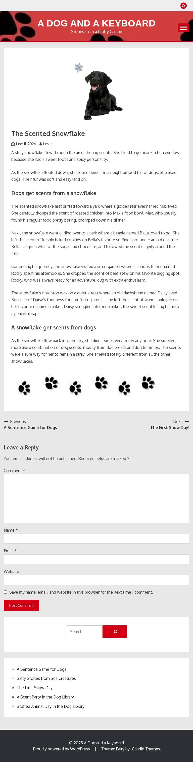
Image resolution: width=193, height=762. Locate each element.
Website (11, 571)
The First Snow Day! (35, 687)
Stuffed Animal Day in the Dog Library (50, 706)
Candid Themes (146, 748)
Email (10, 550)
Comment (14, 470)
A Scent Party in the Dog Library (45, 696)
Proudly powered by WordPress (62, 748)
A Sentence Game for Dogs (41, 669)
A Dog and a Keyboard (96, 23)
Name (11, 530)
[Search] (115, 631)
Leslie (48, 144)
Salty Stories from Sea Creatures (46, 678)
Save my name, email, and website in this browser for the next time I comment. (81, 592)
